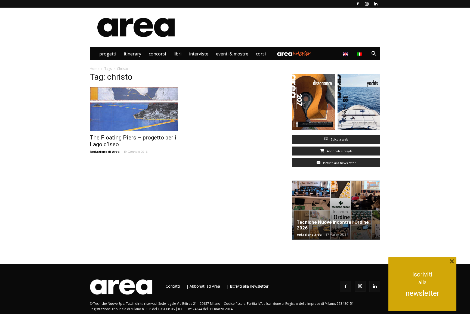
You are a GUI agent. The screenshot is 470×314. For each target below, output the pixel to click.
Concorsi (157, 54)
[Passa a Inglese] (346, 53)
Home (94, 68)
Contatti (173, 286)
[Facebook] (358, 4)
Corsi (261, 54)
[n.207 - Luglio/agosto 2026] (313, 103)
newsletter (423, 293)
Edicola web (339, 139)
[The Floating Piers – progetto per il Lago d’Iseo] (134, 109)
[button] (373, 54)
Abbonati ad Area (205, 286)
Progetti (107, 54)
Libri (177, 54)
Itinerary (132, 54)
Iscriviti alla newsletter (339, 163)
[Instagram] (367, 4)
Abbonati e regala (339, 151)
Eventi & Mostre (232, 54)
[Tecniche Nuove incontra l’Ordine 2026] (336, 210)
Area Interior (294, 53)
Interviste (198, 54)
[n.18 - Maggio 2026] (359, 103)
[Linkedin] (376, 4)
